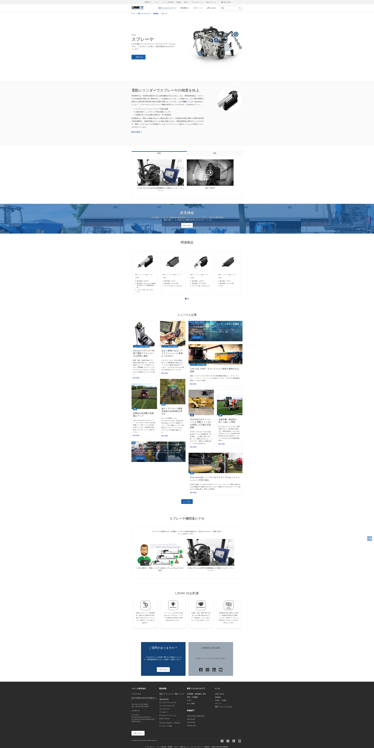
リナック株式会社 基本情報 (164, 747)
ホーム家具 (191, 703)
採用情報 (178, 2)
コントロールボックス (167, 706)
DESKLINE (191, 719)
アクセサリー (164, 712)
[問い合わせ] (369, 538)
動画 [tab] (159, 153)
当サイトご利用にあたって (182, 747)
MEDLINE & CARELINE (196, 716)
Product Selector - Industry (169, 723)
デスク (189, 700)
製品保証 (207, 747)
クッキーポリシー (150, 747)
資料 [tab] (214, 153)
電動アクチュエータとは (223, 707)
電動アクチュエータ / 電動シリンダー (171, 695)
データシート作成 (165, 726)
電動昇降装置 (164, 699)
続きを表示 (135, 132)
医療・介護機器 (192, 697)
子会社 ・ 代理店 (220, 700)
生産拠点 (218, 697)
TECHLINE (191, 722)
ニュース (156, 2)
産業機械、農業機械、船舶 (196, 694)
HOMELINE (191, 726)
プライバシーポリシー (196, 747)
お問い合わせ (163, 669)
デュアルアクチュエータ (167, 702)
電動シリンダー (188, 102)
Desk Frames (164, 719)
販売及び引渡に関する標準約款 (220, 747)
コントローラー (164, 709)
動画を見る (139, 57)
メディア (218, 703)
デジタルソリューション (167, 715)
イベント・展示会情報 (167, 2)
